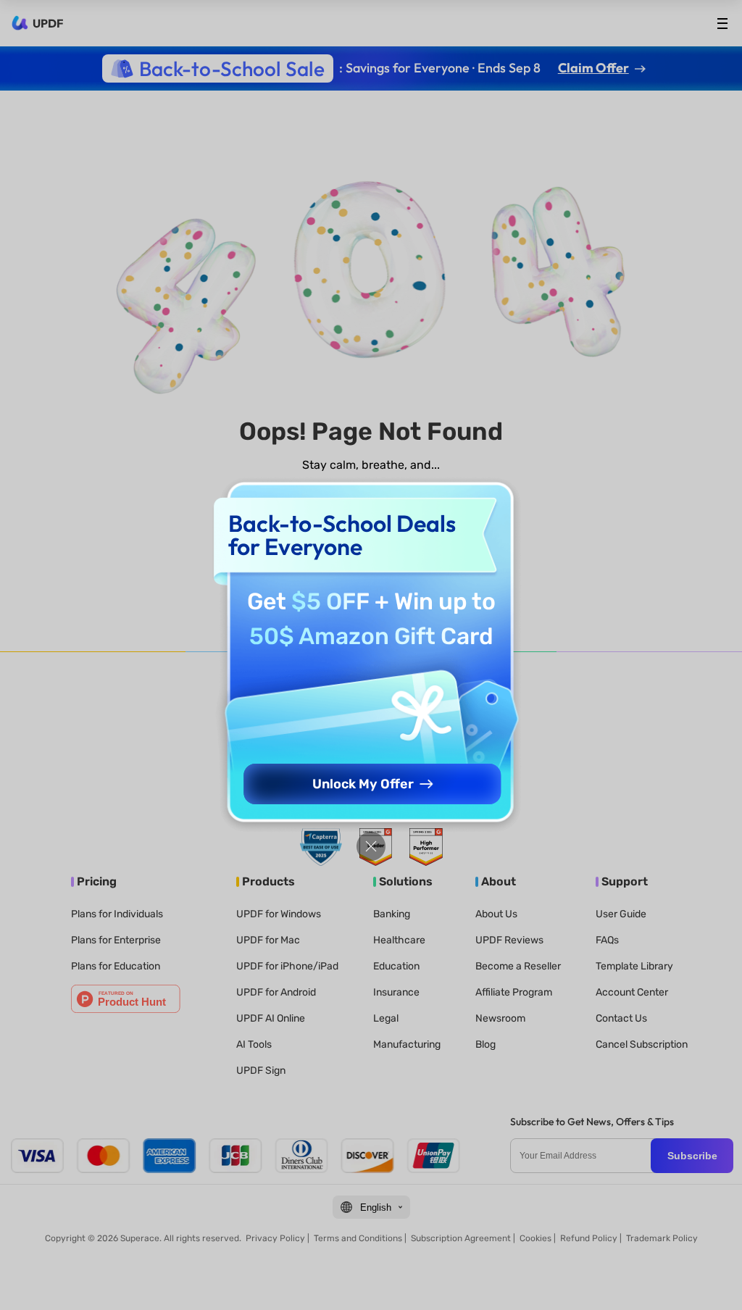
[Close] (371, 846)
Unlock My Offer (363, 784)
